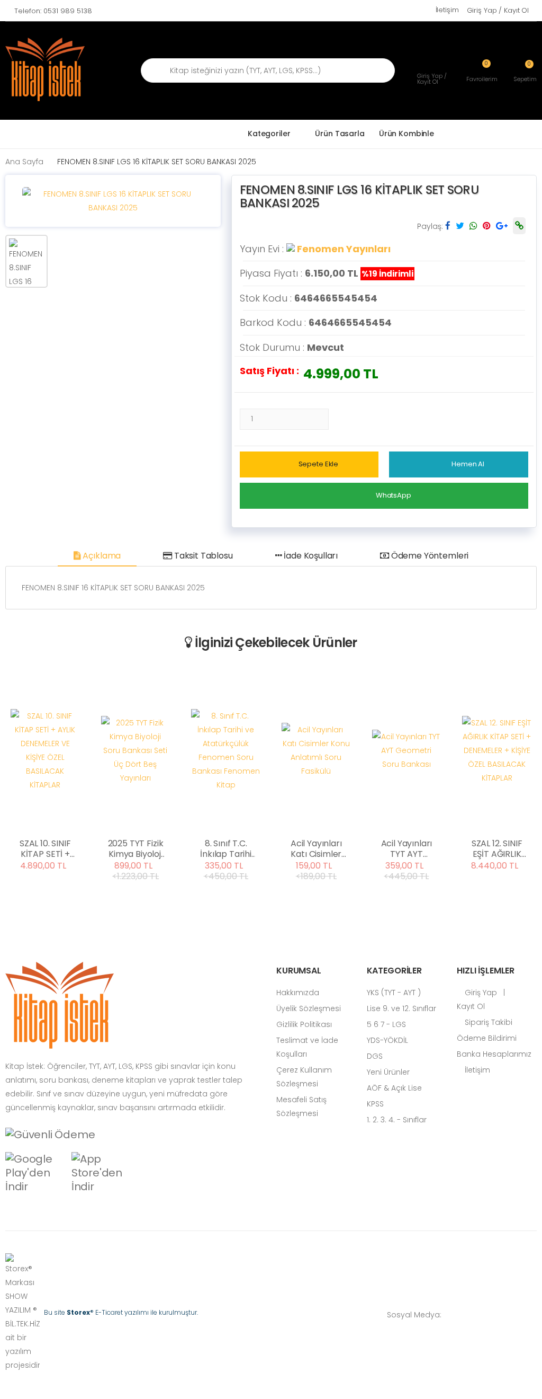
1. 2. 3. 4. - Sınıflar (397, 1119)
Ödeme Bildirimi (487, 1038)
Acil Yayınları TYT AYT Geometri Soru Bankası (406, 849)
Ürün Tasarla (339, 133)
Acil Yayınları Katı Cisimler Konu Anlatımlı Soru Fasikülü (316, 849)
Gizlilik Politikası (304, 1024)
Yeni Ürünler (388, 1072)
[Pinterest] (534, 1315)
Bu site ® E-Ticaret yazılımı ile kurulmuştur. (121, 1312)
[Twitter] (486, 1315)
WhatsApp (393, 495)
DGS (375, 1056)
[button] (525, 71)
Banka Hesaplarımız (494, 1054)
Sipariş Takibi (487, 1022)
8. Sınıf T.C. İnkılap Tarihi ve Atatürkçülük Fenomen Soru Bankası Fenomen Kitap (226, 849)
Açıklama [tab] (101, 556)
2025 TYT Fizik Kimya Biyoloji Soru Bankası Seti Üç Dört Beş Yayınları (136, 849)
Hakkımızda (297, 992)
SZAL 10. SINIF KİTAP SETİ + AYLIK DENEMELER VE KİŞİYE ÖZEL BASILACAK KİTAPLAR (45, 849)
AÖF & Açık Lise (394, 1088)
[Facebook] (470, 1315)
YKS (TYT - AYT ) (394, 992)
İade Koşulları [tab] (310, 556)
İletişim (447, 10)
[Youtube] (518, 1315)
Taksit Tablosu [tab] (202, 556)
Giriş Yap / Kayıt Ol (498, 10)
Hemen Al (467, 464)
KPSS (375, 1104)
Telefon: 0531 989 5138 (53, 11)
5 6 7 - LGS (386, 1024)
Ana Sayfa (24, 161)
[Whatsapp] (454, 1315)
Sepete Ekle (319, 464)
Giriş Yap (480, 992)
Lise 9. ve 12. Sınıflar (401, 1008)
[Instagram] (502, 1315)
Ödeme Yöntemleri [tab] (428, 556)
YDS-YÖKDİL (387, 1040)
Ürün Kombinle (406, 133)
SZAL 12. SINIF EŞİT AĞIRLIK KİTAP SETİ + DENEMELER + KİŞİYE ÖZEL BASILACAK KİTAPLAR (496, 849)
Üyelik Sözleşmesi (308, 1008)
